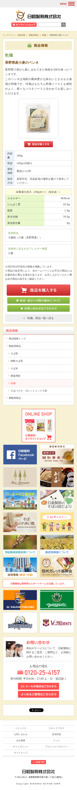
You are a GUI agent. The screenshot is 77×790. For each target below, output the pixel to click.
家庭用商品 (33, 35)
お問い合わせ (20, 734)
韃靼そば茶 (17, 361)
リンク (56, 740)
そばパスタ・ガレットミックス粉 (29, 390)
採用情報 (56, 734)
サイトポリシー (21, 746)
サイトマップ (20, 752)
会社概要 (20, 740)
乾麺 (44, 35)
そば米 (14, 368)
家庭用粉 (15, 375)
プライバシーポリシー (56, 746)
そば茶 (14, 353)
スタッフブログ (56, 728)
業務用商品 (15, 398)
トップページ (8, 35)
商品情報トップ (17, 338)
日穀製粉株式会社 (38, 15)
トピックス (20, 728)
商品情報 (21, 35)
